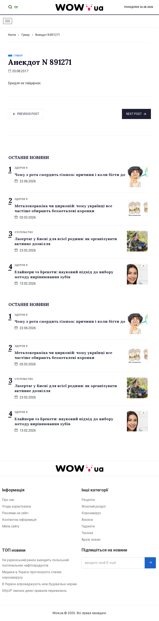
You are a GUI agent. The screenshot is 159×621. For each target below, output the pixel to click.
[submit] (150, 562)
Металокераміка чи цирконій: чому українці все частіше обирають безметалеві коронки (63, 208)
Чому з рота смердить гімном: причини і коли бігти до (69, 174)
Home (12, 34)
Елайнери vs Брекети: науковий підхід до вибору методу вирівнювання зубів (63, 274)
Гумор (26, 34)
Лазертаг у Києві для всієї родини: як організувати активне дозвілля (65, 241)
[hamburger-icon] (7, 21)
